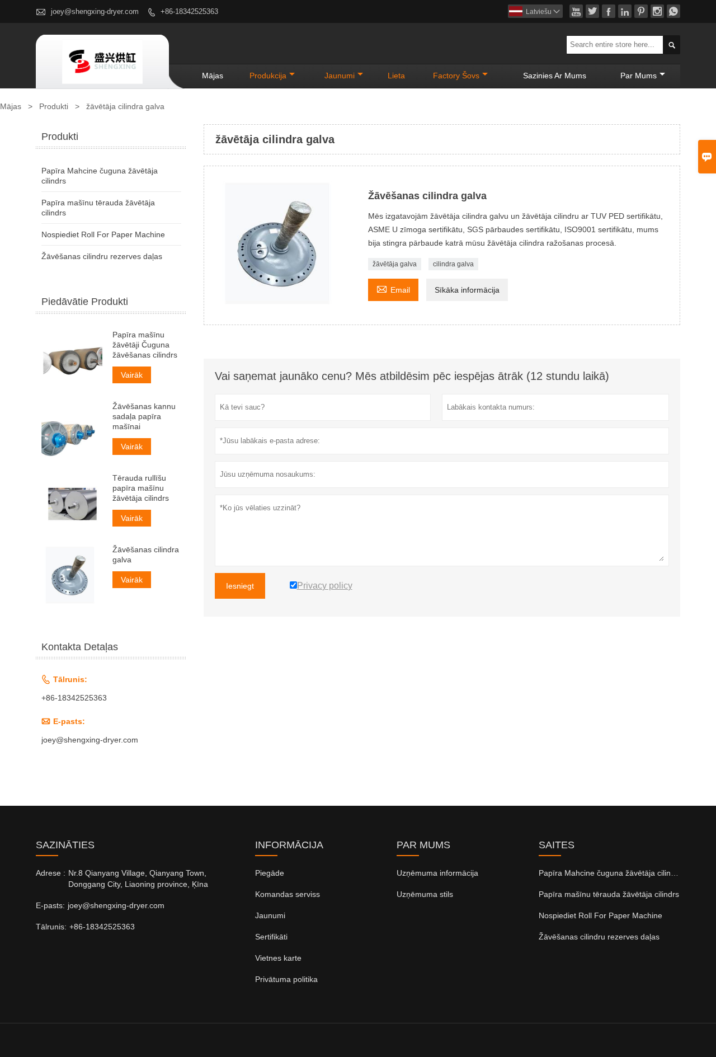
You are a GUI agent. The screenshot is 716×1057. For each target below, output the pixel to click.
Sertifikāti (271, 936)
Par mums (638, 75)
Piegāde (269, 872)
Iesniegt (240, 585)
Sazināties (65, 845)
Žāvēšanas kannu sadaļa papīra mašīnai (144, 416)
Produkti (53, 106)
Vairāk (132, 374)
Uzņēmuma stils (425, 894)
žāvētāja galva (395, 264)
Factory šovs (456, 75)
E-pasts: (50, 905)
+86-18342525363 (189, 11)
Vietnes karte (278, 957)
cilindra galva (453, 264)
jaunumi (339, 75)
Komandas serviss (287, 894)
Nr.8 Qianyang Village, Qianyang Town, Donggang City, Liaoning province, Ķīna (138, 878)
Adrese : (50, 872)
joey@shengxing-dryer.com (95, 11)
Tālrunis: (51, 926)
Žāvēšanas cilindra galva (145, 554)
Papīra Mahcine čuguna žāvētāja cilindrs (610, 872)
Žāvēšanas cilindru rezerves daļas (101, 256)
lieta (396, 75)
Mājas (212, 75)
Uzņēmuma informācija (437, 872)
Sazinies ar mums (554, 75)
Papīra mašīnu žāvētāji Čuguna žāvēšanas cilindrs (144, 344)
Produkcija (267, 75)
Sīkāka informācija (467, 289)
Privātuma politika (286, 979)
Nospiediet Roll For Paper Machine (103, 234)
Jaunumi (270, 915)
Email (393, 288)
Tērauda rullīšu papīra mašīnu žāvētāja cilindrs (140, 487)
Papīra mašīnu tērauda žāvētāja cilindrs (609, 894)
